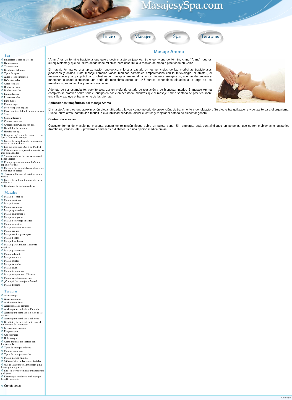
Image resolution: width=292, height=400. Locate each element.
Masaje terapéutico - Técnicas (19, 274)
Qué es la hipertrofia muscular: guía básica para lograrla (21, 365)
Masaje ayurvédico (14, 210)
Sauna (7, 114)
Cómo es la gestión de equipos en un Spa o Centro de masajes (22, 136)
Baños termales (12, 80)
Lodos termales (12, 97)
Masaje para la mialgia (16, 358)
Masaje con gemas (13, 217)
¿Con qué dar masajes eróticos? (20, 281)
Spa (7, 55)
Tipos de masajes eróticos (17, 347)
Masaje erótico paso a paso (18, 234)
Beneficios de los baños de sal (19, 186)
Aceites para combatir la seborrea (21, 318)
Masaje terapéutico (14, 271)
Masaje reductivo (13, 257)
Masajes (11, 192)
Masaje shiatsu (11, 261)
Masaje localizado (13, 241)
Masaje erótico (11, 231)
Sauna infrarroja (12, 118)
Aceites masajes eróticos (16, 306)
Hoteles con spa (12, 131)
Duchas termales (12, 90)
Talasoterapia (11, 66)
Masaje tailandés (12, 264)
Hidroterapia (10, 338)
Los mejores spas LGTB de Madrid (22, 147)
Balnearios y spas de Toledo (18, 59)
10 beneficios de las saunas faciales (22, 361)
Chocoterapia (11, 335)
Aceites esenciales (13, 302)
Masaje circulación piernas (18, 278)
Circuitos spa (11, 104)
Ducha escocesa (12, 87)
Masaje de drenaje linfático (18, 220)
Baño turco (10, 101)
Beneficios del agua (14, 70)
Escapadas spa (11, 94)
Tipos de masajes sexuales (17, 354)
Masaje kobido (12, 238)
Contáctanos (12, 385)
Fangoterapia (11, 331)
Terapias (11, 291)
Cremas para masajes (15, 328)
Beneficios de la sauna (15, 128)
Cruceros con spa (13, 121)
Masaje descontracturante (17, 227)
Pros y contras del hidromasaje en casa (24, 111)
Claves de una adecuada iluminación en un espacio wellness (21, 142)
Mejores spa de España (16, 107)
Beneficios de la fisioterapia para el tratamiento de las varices (21, 323)
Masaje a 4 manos (13, 196)
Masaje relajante (12, 254)
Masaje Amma (11, 203)
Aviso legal (286, 398)
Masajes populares (13, 351)
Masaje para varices (14, 250)
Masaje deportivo (13, 224)
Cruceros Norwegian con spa (19, 125)
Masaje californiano (14, 214)
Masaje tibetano (12, 285)
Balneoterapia (11, 63)
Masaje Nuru (11, 267)
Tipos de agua (11, 73)
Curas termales (11, 83)
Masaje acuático (12, 200)
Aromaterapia (11, 295)
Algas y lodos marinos (16, 77)
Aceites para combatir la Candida (21, 309)
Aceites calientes (12, 299)
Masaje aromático (13, 207)
